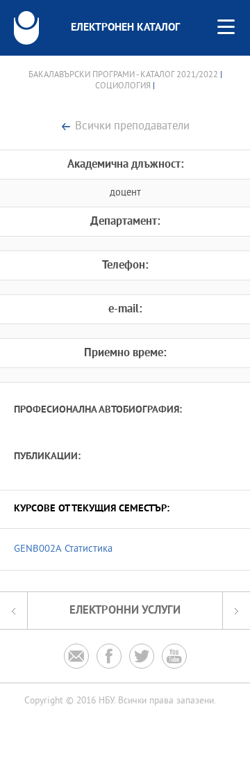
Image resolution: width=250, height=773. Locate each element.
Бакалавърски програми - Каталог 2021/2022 (123, 75)
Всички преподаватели (132, 127)
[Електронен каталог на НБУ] (26, 28)
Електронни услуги (125, 610)
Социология (123, 86)
